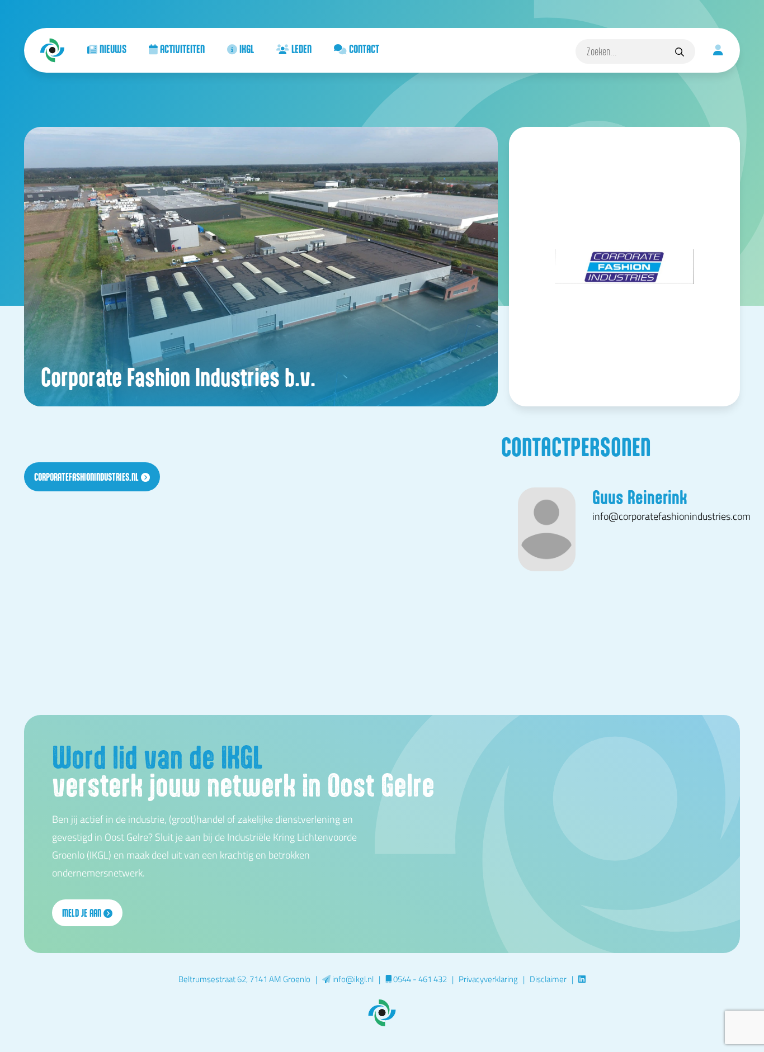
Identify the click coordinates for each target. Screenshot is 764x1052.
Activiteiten (181, 48)
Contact (363, 48)
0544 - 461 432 (419, 978)
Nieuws (111, 48)
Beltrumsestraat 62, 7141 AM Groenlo (244, 978)
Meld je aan (82, 912)
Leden (300, 48)
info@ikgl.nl (352, 978)
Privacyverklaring (488, 978)
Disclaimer (548, 978)
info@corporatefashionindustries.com (671, 516)
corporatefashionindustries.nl (87, 476)
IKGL (245, 48)
